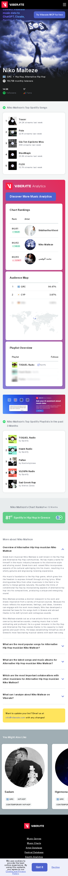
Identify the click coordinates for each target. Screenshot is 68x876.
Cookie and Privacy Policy (16, 872)
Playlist (15, 357)
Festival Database (34, 852)
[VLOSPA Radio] (12, 472)
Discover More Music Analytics (31, 196)
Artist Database (34, 847)
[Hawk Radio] (12, 450)
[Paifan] (12, 461)
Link (38, 364)
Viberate (12, 4)
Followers (55, 357)
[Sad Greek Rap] (12, 484)
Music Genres (34, 838)
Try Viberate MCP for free (49, 14)
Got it (39, 867)
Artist (27, 219)
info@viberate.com (15, 717)
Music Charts (34, 843)
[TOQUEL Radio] (12, 439)
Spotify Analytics (34, 856)
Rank (14, 219)
